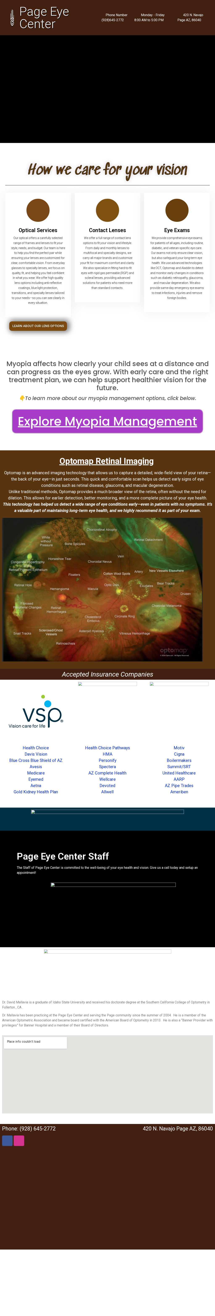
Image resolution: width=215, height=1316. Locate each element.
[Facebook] (7, 1140)
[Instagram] (19, 1140)
